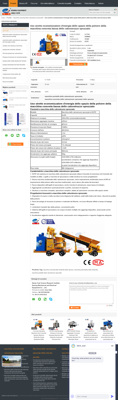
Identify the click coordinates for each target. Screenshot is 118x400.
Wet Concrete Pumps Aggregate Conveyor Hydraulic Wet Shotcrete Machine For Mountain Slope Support (73, 336)
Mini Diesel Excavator (9, 78)
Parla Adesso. (90, 3)
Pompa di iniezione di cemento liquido (15, 57)
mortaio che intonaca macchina (12, 46)
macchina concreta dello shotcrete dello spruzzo (58, 270)
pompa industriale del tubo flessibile (14, 65)
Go (115, 12)
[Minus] (112, 345)
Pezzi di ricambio (8, 82)
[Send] (112, 396)
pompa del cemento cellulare (12, 49)
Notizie (100, 3)
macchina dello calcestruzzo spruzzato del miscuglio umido (15, 41)
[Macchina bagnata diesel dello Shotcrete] (5, 106)
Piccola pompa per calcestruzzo (13, 53)
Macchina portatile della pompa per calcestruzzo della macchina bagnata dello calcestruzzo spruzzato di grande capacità (16, 378)
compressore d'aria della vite (12, 74)
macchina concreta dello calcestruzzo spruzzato (28, 18)
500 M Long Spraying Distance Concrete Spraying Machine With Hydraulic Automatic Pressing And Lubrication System (56, 336)
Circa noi (34, 3)
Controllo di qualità (64, 3)
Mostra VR (23, 3)
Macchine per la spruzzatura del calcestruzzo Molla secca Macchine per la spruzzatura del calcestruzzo (108, 336)
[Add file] (72, 396)
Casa (5, 3)
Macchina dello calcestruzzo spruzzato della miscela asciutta (15, 35)
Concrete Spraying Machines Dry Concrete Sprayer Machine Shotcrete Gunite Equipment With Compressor (38, 336)
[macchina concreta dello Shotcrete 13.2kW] (5, 99)
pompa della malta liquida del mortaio (14, 61)
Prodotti (13, 3)
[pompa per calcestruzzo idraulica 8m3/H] (5, 92)
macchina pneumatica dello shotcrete (86, 270)
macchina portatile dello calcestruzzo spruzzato (47, 273)
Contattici (77, 3)
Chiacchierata (78, 64)
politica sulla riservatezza (10, 395)
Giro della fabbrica (47, 3)
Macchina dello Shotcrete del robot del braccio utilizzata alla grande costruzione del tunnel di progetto (16, 371)
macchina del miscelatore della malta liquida (14, 69)
